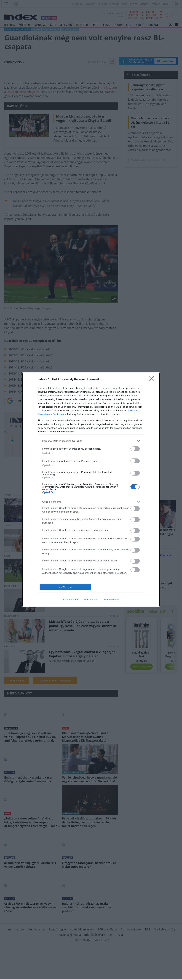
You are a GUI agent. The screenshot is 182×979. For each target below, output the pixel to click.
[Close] (152, 379)
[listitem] (91, 441)
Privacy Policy (111, 599)
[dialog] (91, 489)
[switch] (135, 448)
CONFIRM (65, 587)
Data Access (91, 599)
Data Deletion (71, 599)
